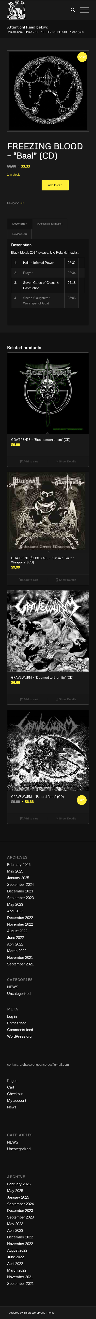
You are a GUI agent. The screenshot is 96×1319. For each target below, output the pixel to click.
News (11, 1107)
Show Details (67, 461)
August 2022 (17, 931)
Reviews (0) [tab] (19, 233)
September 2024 (20, 884)
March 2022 (16, 951)
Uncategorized (19, 993)
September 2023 (20, 898)
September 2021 (20, 964)
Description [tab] (19, 223)
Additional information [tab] (49, 223)
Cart (10, 1087)
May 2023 (15, 904)
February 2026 (19, 864)
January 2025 (18, 878)
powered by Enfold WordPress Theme (31, 1312)
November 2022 (20, 924)
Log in (12, 1016)
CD (22, 202)
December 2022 (20, 918)
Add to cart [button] (30, 461)
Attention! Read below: (27, 27)
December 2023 (20, 891)
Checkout (15, 1094)
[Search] (70, 10)
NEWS (12, 987)
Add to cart (55, 185)
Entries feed (16, 1023)
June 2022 (15, 937)
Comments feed (20, 1030)
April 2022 (15, 944)
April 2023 (15, 911)
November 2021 (20, 957)
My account (16, 1100)
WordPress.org (19, 1036)
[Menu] (82, 10)
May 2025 (15, 871)
